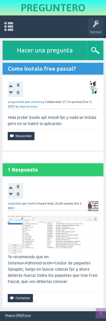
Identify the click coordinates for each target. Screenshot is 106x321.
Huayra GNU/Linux (18, 315)
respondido (15, 203)
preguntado (16, 102)
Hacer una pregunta (45, 50)
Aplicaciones (29, 106)
